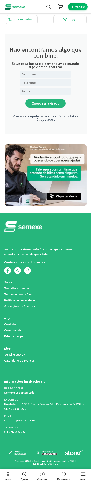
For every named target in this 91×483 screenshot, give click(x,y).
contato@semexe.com (19, 420)
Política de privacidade (19, 300)
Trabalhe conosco (16, 288)
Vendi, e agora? (14, 354)
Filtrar (72, 19)
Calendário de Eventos (19, 360)
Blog (7, 348)
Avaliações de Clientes (19, 306)
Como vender (13, 330)
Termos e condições (18, 294)
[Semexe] (15, 6)
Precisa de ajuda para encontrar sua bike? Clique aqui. (45, 117)
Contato (10, 324)
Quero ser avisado (45, 103)
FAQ (7, 318)
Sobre (8, 282)
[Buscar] (48, 7)
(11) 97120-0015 (14, 432)
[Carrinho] (60, 7)
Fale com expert (15, 336)
